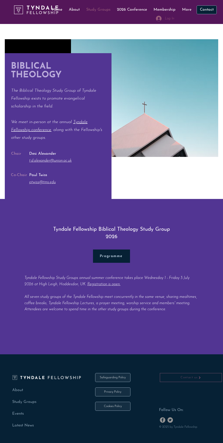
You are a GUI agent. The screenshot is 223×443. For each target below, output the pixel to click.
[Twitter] (170, 420)
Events (18, 414)
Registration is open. (103, 284)
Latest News (23, 426)
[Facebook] (162, 420)
